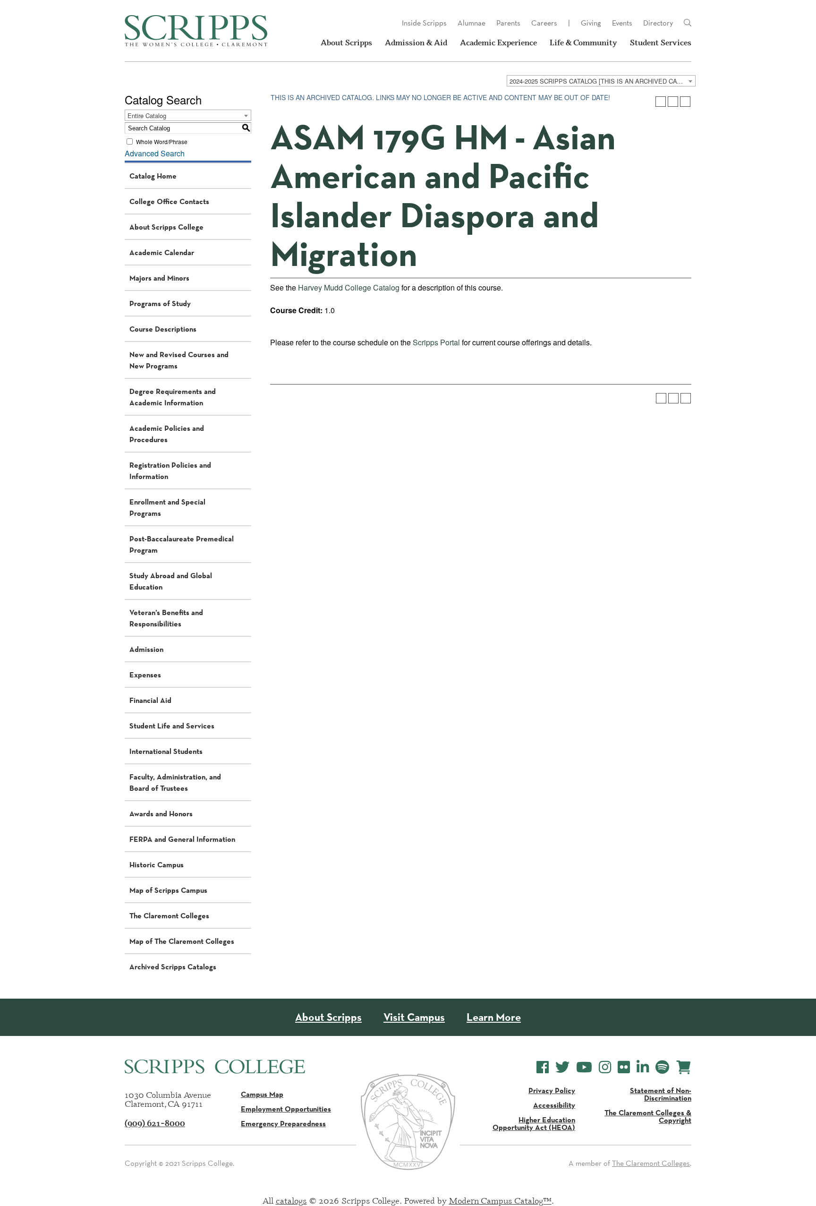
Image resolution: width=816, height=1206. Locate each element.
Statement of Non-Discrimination (660, 1094)
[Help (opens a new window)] (685, 101)
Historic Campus (156, 864)
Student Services (660, 42)
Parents (508, 23)
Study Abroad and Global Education (170, 581)
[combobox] (601, 80)
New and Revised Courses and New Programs (179, 360)
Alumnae (471, 23)
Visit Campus (414, 1017)
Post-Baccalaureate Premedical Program (181, 544)
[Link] (687, 23)
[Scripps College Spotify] (662, 1067)
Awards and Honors (161, 813)
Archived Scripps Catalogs (172, 966)
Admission (146, 649)
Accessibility (554, 1105)
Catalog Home (153, 175)
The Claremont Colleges (169, 915)
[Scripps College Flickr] (624, 1067)
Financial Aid (150, 700)
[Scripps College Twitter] (562, 1067)
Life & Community (583, 42)
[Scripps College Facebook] (542, 1067)
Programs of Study (160, 303)
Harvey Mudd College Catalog (349, 287)
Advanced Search (155, 153)
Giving (591, 23)
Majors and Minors (159, 277)
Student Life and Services (171, 725)
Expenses (145, 674)
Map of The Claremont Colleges (181, 941)
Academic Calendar (161, 252)
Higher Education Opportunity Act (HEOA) (534, 1123)
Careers (544, 23)
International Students (166, 751)
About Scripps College (166, 226)
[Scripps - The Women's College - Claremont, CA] (196, 30)
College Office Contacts (169, 201)
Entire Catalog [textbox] (147, 115)
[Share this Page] (660, 101)
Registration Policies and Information (170, 470)
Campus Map (262, 1094)
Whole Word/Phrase (161, 141)
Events (622, 23)
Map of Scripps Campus (168, 890)
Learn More (494, 1017)
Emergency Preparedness (283, 1123)
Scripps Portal (436, 342)
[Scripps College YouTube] (584, 1067)
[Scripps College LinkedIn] (643, 1067)
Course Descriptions (162, 329)
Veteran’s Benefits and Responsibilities (166, 617)
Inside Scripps (424, 23)
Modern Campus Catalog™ (500, 1200)
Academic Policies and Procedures (166, 433)
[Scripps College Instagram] (605, 1067)
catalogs (291, 1200)
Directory (658, 23)
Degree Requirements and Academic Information (172, 396)
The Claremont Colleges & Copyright (647, 1116)
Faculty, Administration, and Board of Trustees (175, 782)
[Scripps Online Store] (683, 1067)
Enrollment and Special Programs (167, 507)
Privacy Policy (551, 1090)
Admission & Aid (416, 42)
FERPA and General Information (182, 839)
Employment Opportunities (286, 1108)
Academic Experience (498, 42)
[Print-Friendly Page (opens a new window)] (673, 101)
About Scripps (346, 42)
